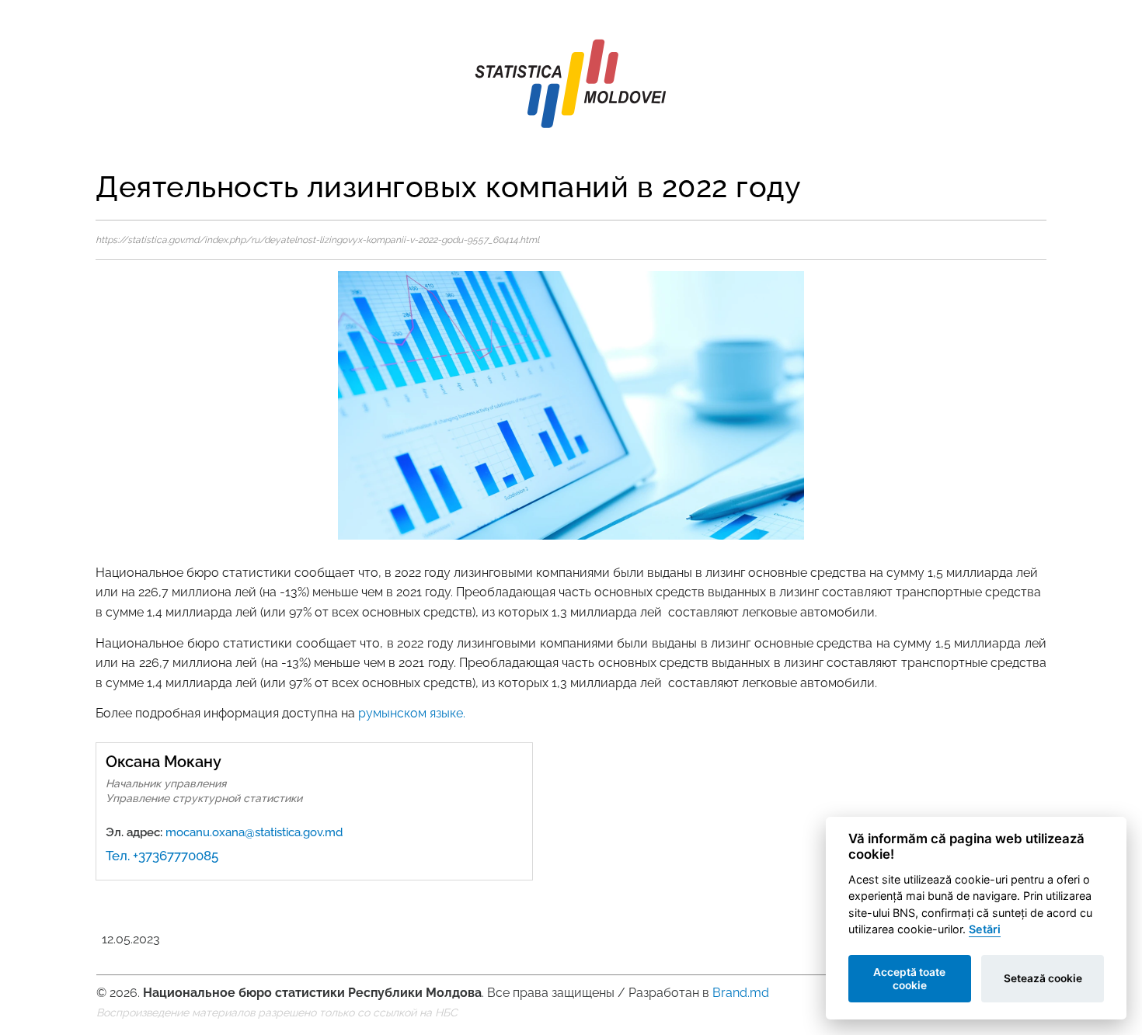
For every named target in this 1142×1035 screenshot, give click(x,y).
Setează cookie (1043, 978)
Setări (985, 929)
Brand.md (740, 992)
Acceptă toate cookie (909, 979)
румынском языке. (411, 713)
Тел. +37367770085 (162, 855)
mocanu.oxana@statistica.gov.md (254, 832)
